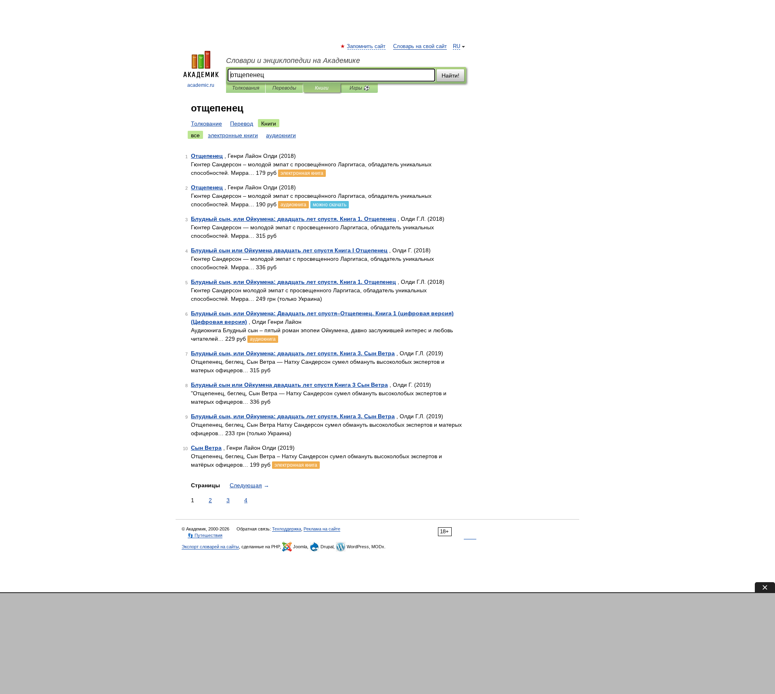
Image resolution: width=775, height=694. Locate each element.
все (195, 135)
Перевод (241, 123)
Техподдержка (286, 528)
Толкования (245, 88)
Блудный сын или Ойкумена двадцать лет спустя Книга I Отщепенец (289, 250)
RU (456, 46)
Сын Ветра (206, 447)
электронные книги (233, 135)
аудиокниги (281, 135)
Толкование (206, 123)
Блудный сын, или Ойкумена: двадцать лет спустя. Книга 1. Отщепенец (293, 219)
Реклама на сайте (322, 528)
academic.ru (200, 85)
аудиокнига (293, 205)
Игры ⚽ (359, 88)
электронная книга (302, 173)
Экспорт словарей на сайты (210, 546)
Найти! (450, 75)
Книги (322, 88)
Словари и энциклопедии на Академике (293, 61)
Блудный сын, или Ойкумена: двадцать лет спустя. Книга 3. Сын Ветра (293, 353)
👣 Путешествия (205, 535)
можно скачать (329, 205)
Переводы (284, 88)
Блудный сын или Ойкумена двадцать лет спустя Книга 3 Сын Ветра (289, 385)
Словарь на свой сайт (420, 46)
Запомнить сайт (366, 46)
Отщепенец (207, 156)
